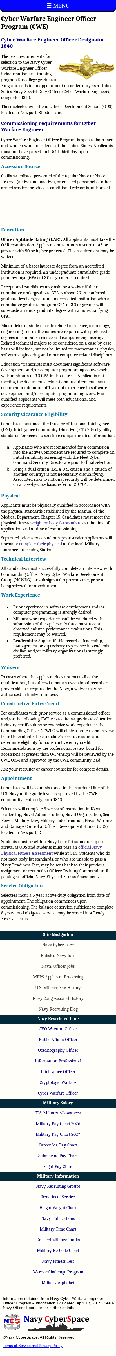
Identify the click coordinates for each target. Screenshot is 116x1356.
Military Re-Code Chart (58, 1250)
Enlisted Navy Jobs (58, 955)
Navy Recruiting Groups (58, 1186)
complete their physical (40, 543)
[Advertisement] (58, 208)
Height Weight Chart (58, 1207)
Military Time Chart (58, 1229)
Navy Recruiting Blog (58, 1009)
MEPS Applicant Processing (58, 977)
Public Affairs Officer (58, 1039)
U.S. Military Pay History (58, 987)
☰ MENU (58, 6)
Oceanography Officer (58, 1050)
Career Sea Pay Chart (58, 1145)
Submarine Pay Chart (58, 1155)
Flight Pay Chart (58, 1166)
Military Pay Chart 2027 (58, 1134)
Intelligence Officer (58, 1071)
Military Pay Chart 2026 (58, 1123)
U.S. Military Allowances (58, 1112)
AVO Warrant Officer (58, 1028)
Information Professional (58, 1061)
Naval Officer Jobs (58, 966)
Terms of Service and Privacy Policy (33, 1346)
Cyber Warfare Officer (58, 1093)
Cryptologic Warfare (58, 1082)
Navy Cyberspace (58, 944)
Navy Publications (58, 1218)
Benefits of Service (58, 1197)
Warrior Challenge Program (58, 1272)
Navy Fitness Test (58, 1261)
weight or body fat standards (56, 523)
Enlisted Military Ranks (58, 1239)
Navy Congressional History (58, 998)
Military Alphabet (58, 1282)
